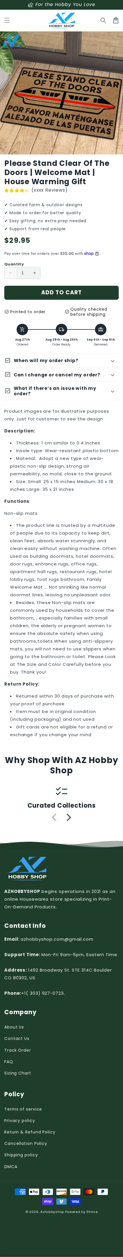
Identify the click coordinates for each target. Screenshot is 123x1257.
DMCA (10, 1166)
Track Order (17, 1050)
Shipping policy (21, 1155)
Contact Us (16, 1038)
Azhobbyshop (52, 1212)
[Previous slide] (55, 817)
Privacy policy (19, 1120)
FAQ (8, 1062)
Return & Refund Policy (29, 1132)
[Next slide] (68, 817)
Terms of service (23, 1109)
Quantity (14, 264)
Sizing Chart (17, 1073)
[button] (7, 20)
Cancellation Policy (25, 1143)
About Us (14, 1027)
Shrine (92, 1212)
